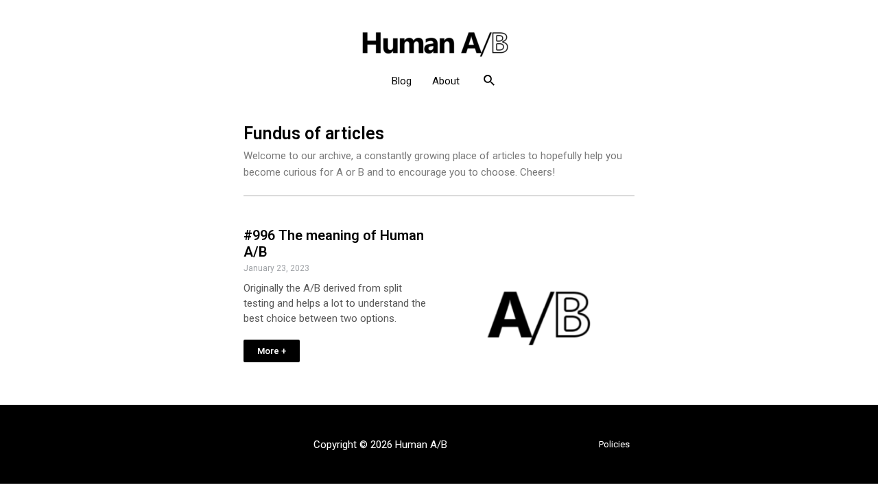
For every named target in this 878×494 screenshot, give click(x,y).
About (446, 81)
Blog (402, 81)
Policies (614, 444)
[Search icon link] (490, 80)
